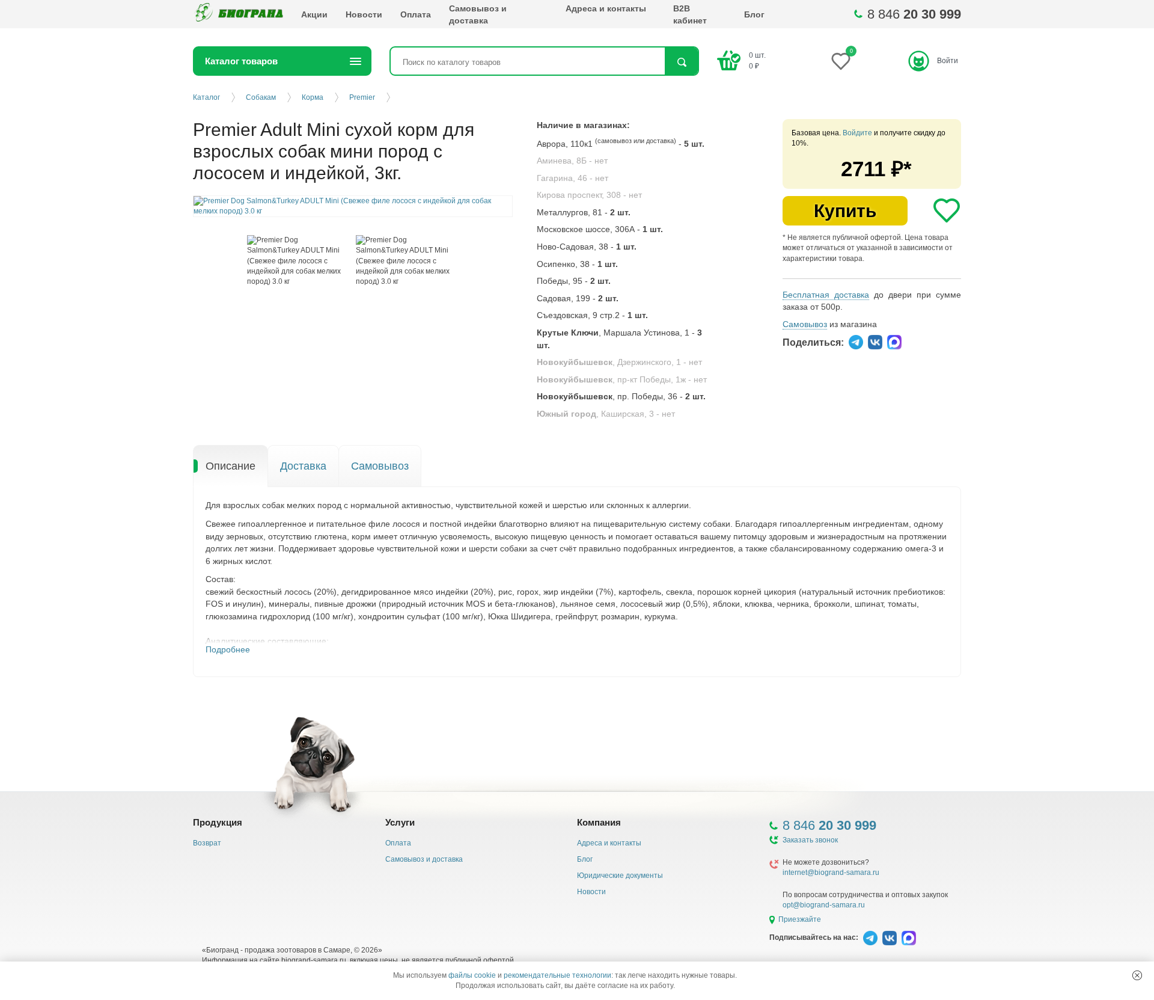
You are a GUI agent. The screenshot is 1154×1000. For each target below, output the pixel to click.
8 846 (914, 14)
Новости (364, 14)
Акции (314, 14)
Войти (947, 61)
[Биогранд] (238, 14)
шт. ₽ (757, 60)
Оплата (415, 14)
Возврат (207, 843)
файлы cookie (472, 975)
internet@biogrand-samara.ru (831, 872)
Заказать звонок (810, 840)
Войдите (857, 133)
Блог (754, 14)
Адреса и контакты (606, 8)
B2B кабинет (690, 14)
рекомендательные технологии (557, 975)
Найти (681, 62)
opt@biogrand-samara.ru (824, 905)
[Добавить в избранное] (946, 210)
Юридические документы (620, 875)
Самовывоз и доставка (478, 14)
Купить (845, 211)
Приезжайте (799, 919)
